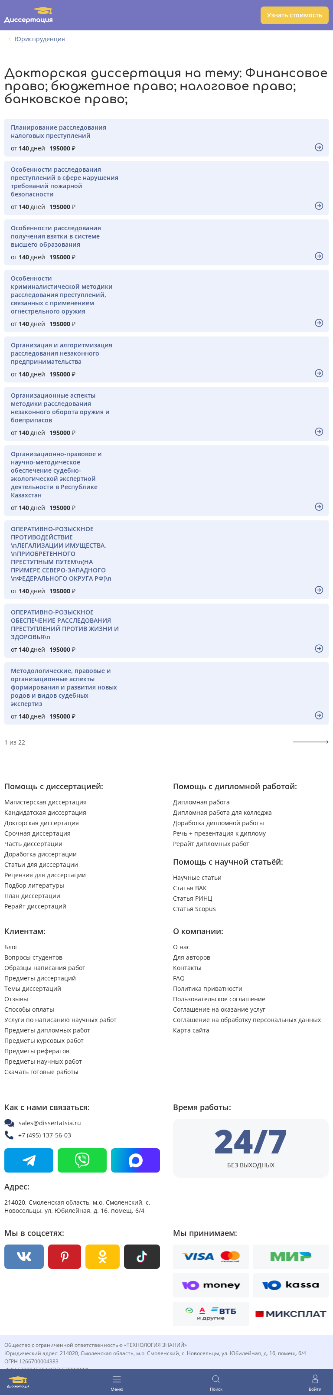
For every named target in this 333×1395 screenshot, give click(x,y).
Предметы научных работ (43, 1061)
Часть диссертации (33, 844)
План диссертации (32, 896)
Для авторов (191, 957)
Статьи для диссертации (41, 864)
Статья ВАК (190, 888)
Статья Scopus (194, 909)
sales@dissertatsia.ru (50, 1123)
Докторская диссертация (41, 823)
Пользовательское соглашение (219, 999)
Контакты (187, 968)
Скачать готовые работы (41, 1072)
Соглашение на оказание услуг (219, 1009)
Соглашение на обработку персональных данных (247, 1020)
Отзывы (16, 999)
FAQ (179, 978)
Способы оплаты (29, 1009)
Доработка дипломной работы (218, 823)
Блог (11, 947)
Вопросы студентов (33, 957)
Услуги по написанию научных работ (60, 1020)
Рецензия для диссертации (45, 875)
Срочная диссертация (37, 833)
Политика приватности (207, 988)
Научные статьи (197, 877)
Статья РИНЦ (192, 898)
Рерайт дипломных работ (211, 844)
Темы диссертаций (32, 988)
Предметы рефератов (36, 1051)
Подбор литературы (34, 885)
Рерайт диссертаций (35, 906)
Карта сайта (191, 1030)
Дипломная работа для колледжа (222, 812)
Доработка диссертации (40, 854)
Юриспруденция (40, 39)
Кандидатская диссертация (45, 812)
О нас (181, 947)
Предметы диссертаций (40, 978)
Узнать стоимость (294, 15)
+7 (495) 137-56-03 (44, 1135)
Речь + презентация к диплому (219, 833)
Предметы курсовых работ (44, 1040)
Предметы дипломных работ (47, 1030)
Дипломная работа (201, 802)
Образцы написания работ (44, 968)
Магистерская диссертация (45, 802)
